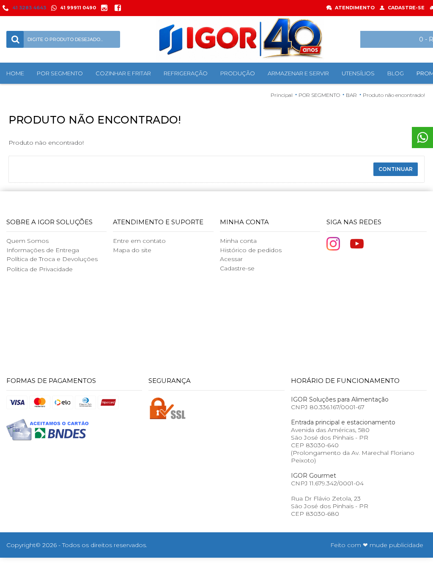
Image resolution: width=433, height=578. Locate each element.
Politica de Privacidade (39, 269)
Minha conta (238, 241)
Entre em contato (139, 241)
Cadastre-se (237, 268)
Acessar (231, 259)
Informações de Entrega (42, 250)
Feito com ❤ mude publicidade (376, 545)
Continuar (395, 169)
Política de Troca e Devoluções (52, 259)
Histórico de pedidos (251, 250)
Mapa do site (132, 250)
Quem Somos (27, 241)
